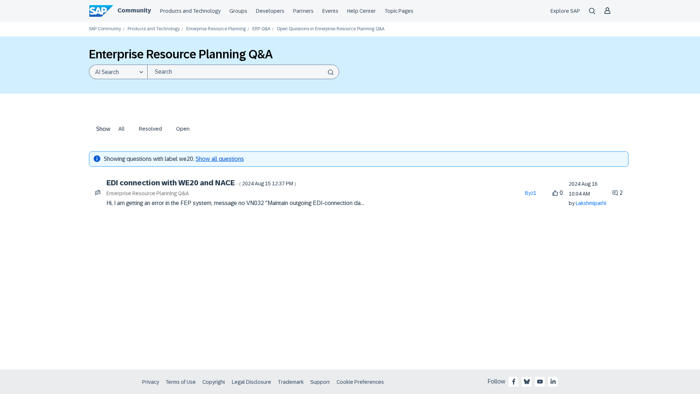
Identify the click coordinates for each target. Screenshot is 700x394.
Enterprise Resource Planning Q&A (147, 193)
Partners (303, 11)
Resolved (150, 129)
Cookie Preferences (360, 382)
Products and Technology (190, 11)
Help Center (361, 11)
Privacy (150, 382)
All (121, 129)
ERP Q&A (261, 29)
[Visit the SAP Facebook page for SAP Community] (514, 382)
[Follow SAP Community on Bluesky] (527, 382)
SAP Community (105, 29)
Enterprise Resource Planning (216, 29)
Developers (270, 11)
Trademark (291, 382)
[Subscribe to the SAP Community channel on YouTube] (540, 382)
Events (330, 11)
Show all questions (220, 159)
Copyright (213, 382)
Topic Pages (399, 11)
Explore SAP (565, 11)
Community (134, 10)
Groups (238, 11)
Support (320, 382)
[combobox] (243, 72)
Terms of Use (181, 382)
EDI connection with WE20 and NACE (201, 183)
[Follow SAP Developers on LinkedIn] (553, 382)
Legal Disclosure (251, 382)
